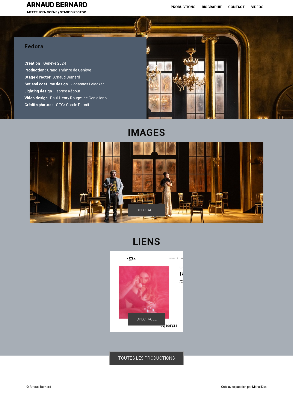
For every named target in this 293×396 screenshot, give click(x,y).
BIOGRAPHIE (212, 7)
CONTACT (236, 7)
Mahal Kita (259, 387)
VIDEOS (257, 7)
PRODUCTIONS (183, 7)
